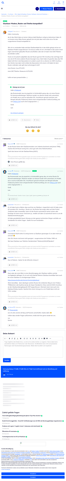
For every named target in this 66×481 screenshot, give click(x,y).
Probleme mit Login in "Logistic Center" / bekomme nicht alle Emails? (21, 426)
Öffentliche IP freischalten (9, 431)
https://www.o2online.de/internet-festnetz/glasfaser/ (23, 280)
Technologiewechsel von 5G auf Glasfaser (13, 436)
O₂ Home (10, 14)
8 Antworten (5, 434)
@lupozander (13, 310)
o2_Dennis (10, 307)
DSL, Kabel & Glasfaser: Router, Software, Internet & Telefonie (31, 14)
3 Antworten (5, 428)
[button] (2, 9)
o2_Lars (10, 171)
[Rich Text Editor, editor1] (33, 348)
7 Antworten (5, 418)
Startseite (4, 14)
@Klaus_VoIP (17, 101)
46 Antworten (6, 423)
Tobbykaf (10, 31)
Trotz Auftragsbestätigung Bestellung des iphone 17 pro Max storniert (21, 415)
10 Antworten (6, 439)
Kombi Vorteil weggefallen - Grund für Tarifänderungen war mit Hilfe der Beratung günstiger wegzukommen (32, 421)
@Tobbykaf (17, 90)
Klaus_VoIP (10, 144)
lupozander (11, 204)
